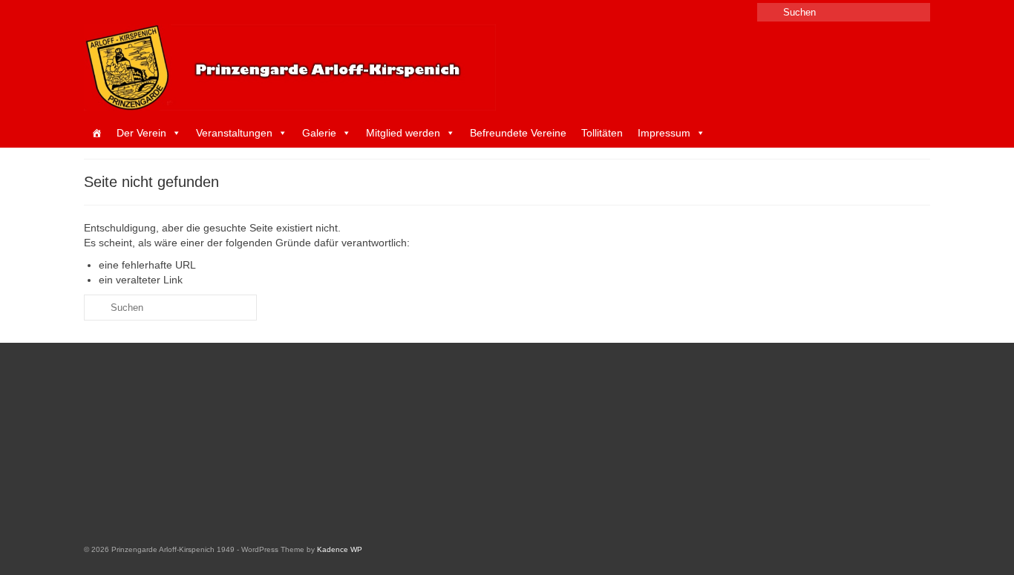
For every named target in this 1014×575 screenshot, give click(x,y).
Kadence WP (339, 549)
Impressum (664, 133)
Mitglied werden (403, 133)
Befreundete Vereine (518, 133)
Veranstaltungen (234, 133)
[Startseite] (96, 133)
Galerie (319, 133)
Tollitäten (602, 133)
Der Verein (141, 133)
